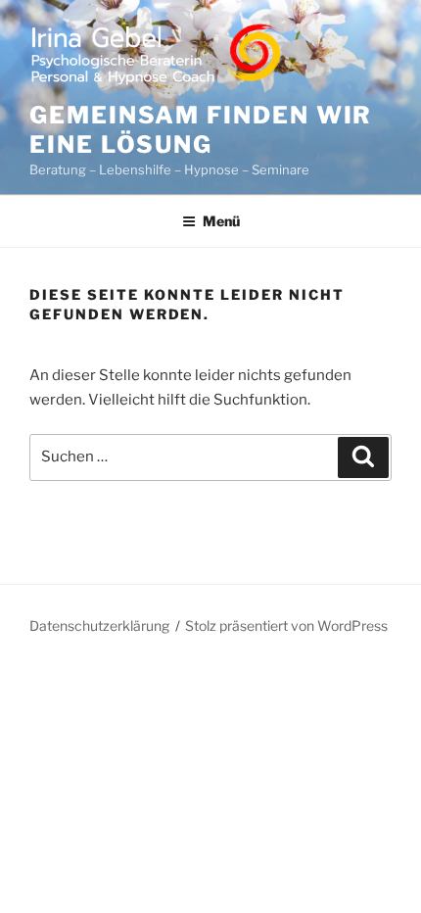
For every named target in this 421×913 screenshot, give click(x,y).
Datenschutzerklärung (99, 625)
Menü (221, 221)
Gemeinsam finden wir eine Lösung (200, 130)
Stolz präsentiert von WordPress (286, 625)
